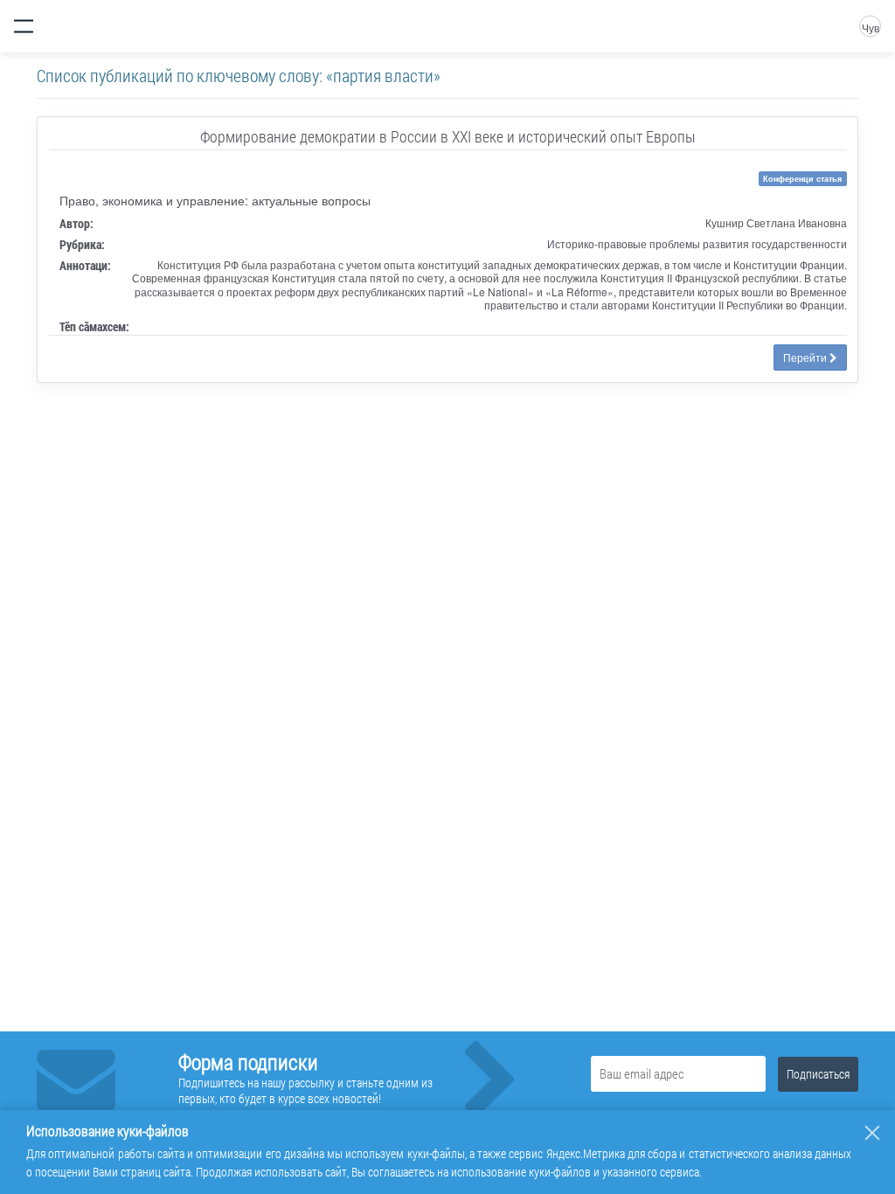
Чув (870, 27)
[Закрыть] (872, 1133)
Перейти (806, 357)
